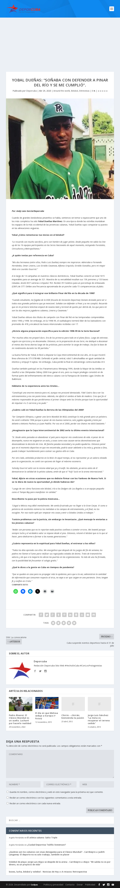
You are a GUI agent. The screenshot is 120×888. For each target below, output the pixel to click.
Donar (80, 884)
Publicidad (90, 884)
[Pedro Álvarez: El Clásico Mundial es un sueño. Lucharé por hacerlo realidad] (20, 704)
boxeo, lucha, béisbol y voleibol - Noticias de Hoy (34, 871)
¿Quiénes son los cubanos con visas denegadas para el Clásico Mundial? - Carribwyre (52, 851)
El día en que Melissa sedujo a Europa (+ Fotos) (46, 716)
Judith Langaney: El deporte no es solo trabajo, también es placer (57, 853)
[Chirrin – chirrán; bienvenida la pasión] (73, 704)
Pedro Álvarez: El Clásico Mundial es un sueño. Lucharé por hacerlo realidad (20, 719)
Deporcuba (31, 90)
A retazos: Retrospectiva (74, 871)
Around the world (61, 90)
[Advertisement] (60, 39)
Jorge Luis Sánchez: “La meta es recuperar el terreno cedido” (99, 719)
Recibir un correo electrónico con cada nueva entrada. (35, 803)
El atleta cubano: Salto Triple (42, 837)
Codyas (34, 884)
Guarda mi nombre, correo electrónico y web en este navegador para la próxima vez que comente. (56, 792)
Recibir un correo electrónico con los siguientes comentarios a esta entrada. (46, 797)
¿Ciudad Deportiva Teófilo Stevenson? (46, 844)
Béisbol (74, 90)
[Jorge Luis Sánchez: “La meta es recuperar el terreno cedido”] (99, 704)
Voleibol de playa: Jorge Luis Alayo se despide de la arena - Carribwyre (44, 861)
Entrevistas (84, 90)
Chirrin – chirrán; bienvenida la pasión (72, 716)
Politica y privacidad (53, 884)
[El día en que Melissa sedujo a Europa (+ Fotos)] (47, 703)
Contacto (69, 884)
